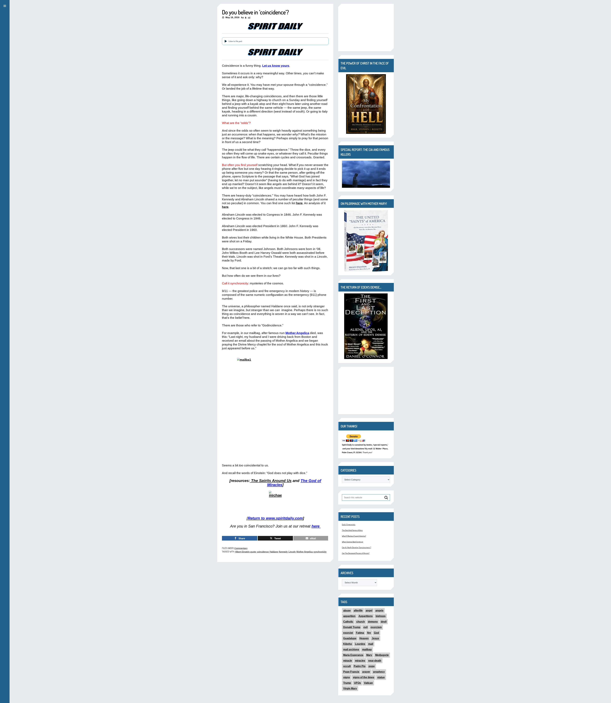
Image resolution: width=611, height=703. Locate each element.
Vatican (368, 683)
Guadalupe (349, 638)
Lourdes (360, 644)
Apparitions (365, 616)
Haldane (274, 551)
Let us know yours (275, 65)
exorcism (376, 627)
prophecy (379, 671)
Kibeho (347, 644)
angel (369, 610)
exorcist (348, 632)
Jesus (375, 638)
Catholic (348, 621)
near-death (374, 660)
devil (383, 621)
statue (381, 677)
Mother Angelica (297, 333)
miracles (360, 660)
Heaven (364, 638)
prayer (366, 671)
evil (365, 627)
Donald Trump (351, 627)
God (376, 632)
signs (346, 677)
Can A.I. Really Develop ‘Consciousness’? (356, 547)
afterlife (358, 610)
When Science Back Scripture (352, 542)
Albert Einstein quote (245, 551)
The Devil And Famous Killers (352, 530)
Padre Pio (359, 666)
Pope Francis (351, 671)
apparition (349, 616)
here (299, 203)
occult (347, 666)
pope (372, 666)
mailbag (367, 649)
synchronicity (320, 551)
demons (373, 621)
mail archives (351, 649)
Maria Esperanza (353, 655)
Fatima (360, 632)
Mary (369, 655)
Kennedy (283, 551)
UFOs (357, 683)
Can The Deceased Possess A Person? (355, 553)
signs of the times (363, 677)
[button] (5, 5)
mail (370, 644)
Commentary (240, 548)
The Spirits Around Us (271, 480)
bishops (381, 616)
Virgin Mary (350, 688)
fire (369, 632)
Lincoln (292, 551)
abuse (347, 610)
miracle (347, 660)
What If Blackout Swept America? (354, 536)
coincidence (263, 551)
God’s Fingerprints (348, 524)
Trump (347, 683)
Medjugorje (382, 655)
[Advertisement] (366, 27)
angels (379, 610)
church (360, 621)
